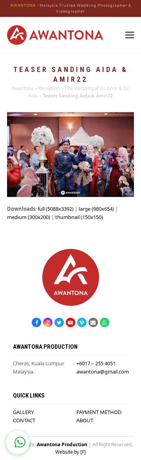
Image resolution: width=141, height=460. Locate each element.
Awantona (23, 88)
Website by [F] (70, 452)
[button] (129, 35)
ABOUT (84, 420)
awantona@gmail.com (102, 371)
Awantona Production (62, 444)
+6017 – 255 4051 (96, 363)
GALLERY (23, 412)
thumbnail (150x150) (79, 217)
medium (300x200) (28, 217)
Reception (49, 88)
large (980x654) (96, 208)
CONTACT (24, 420)
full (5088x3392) (56, 208)
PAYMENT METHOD (98, 412)
